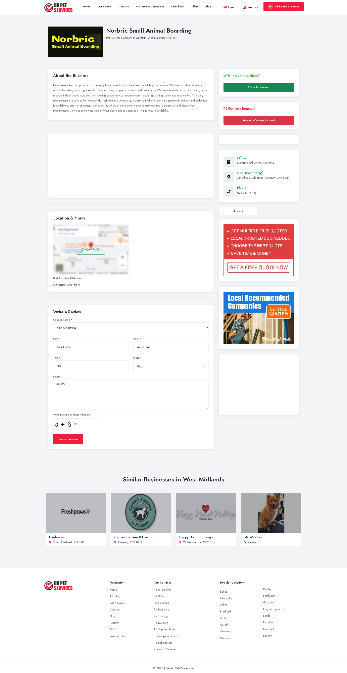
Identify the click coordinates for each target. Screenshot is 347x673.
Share (239, 211)
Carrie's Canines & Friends (133, 537)
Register (114, 623)
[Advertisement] (131, 167)
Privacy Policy (118, 636)
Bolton (224, 605)
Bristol (223, 618)
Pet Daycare (161, 623)
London (267, 636)
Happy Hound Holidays (196, 537)
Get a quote (104, 6)
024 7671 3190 (246, 193)
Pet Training (161, 616)
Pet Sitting (159, 596)
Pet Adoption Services (166, 636)
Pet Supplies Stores (165, 629)
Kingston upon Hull (274, 609)
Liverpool (268, 629)
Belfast (224, 592)
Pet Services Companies (150, 6)
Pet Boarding (161, 609)
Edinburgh (269, 596)
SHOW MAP (91, 249)
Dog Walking (161, 603)
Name (56, 339)
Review (57, 377)
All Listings (115, 596)
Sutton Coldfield (62, 542)
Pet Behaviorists (163, 643)
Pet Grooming (162, 590)
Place (136, 358)
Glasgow (268, 602)
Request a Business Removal (259, 120)
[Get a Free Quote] (259, 250)
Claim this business (258, 87)
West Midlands (156, 38)
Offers (194, 6)
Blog (208, 6)
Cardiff (224, 625)
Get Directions (248, 173)
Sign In (233, 7)
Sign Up (253, 7)
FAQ (112, 629)
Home (86, 6)
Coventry (141, 38)
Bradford (225, 611)
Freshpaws (56, 537)
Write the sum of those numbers (71, 415)
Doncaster (226, 638)
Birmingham (227, 598)
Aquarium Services (165, 649)
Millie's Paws (253, 537)
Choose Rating (61, 320)
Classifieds (177, 6)
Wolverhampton (192, 542)
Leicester (268, 622)
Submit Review (68, 439)
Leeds (266, 616)
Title (55, 358)
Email (136, 339)
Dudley (267, 589)
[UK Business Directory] (259, 318)
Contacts (124, 6)
